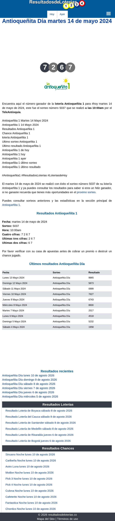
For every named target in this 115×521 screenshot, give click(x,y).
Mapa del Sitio (46, 518)
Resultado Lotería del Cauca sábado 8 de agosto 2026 (38, 416)
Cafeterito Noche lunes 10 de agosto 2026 (31, 496)
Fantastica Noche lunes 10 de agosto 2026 (31, 502)
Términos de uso (67, 518)
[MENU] (108, 13)
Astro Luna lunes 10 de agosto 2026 (27, 466)
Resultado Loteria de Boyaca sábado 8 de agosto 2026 (38, 410)
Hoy (52, 14)
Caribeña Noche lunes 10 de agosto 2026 (30, 460)
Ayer (62, 14)
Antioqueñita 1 (11, 204)
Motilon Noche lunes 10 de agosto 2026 (29, 472)
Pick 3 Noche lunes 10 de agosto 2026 (28, 478)
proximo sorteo (86, 192)
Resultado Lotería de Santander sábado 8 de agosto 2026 (40, 422)
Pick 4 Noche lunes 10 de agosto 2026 (28, 484)
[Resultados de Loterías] (57, 8)
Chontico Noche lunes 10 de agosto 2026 (30, 508)
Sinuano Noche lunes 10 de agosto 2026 (30, 454)
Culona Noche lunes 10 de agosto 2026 (29, 490)
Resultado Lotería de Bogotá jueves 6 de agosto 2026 (38, 440)
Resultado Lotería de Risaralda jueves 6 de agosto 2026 (39, 434)
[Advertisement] (57, 43)
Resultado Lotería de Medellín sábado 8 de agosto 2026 (39, 428)
